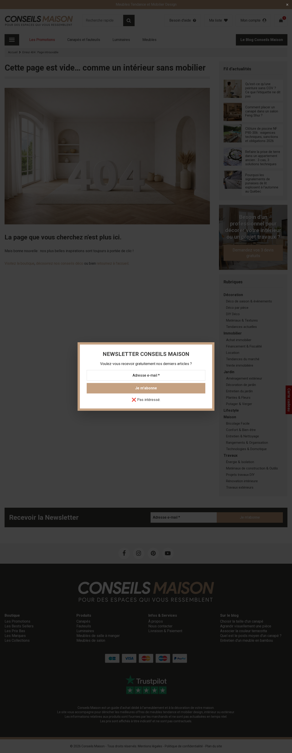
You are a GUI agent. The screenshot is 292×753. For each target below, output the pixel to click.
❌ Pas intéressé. (146, 400)
